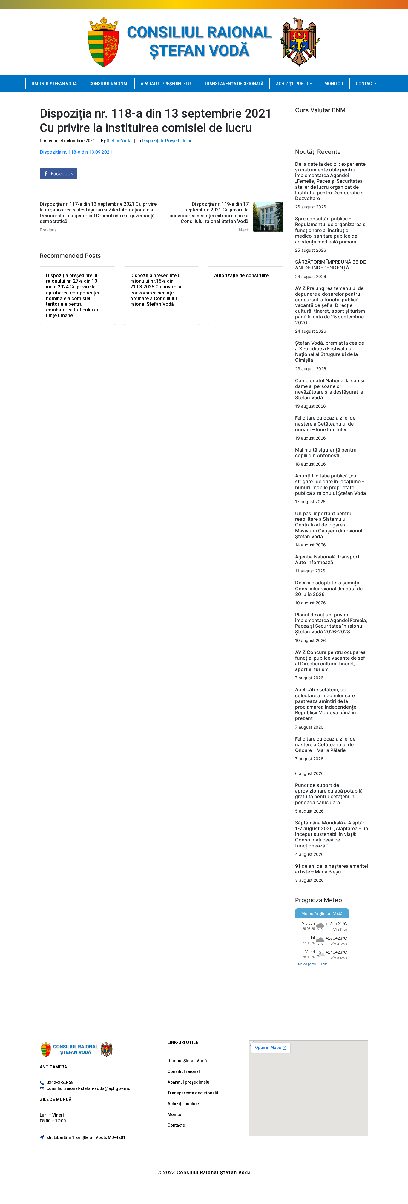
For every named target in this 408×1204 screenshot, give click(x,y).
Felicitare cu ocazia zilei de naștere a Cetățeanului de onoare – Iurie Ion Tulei (325, 423)
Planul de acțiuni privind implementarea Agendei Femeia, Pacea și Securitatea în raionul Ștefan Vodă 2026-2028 (331, 623)
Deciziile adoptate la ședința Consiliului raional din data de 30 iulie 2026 (329, 588)
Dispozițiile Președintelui (166, 140)
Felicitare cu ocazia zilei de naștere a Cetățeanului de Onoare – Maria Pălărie (325, 744)
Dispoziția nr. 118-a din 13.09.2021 (76, 152)
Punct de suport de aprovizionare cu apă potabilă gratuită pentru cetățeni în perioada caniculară (329, 793)
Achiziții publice (294, 83)
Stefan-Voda (119, 140)
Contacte (366, 83)
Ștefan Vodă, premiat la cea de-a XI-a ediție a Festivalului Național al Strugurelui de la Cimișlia (330, 351)
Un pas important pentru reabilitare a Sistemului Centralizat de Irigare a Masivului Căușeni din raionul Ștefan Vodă (328, 524)
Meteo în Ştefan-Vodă (322, 913)
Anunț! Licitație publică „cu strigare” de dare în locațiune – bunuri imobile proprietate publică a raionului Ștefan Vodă (330, 484)
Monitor (333, 83)
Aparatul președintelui (166, 83)
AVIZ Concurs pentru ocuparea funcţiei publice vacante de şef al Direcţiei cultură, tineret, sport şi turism (330, 660)
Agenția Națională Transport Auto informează (327, 559)
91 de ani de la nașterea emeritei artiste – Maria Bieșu (331, 869)
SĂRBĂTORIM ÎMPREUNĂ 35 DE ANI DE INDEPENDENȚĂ (330, 265)
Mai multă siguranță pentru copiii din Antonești (326, 452)
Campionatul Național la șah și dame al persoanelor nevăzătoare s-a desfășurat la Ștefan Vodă (329, 389)
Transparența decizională (233, 83)
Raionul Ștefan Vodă (54, 83)
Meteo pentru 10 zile (312, 964)
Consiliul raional (108, 83)
